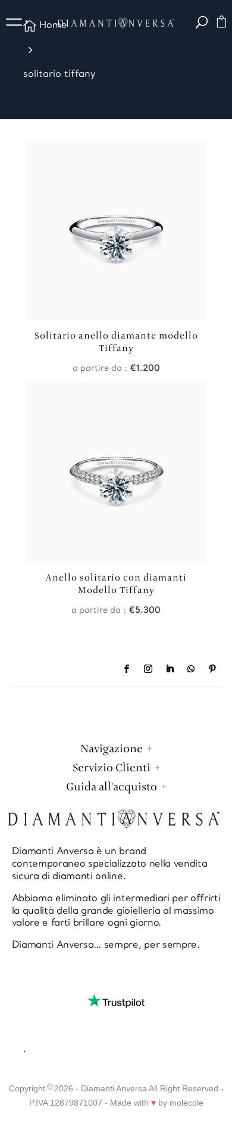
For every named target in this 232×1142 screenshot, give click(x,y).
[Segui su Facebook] (126, 668)
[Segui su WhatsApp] (191, 668)
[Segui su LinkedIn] (169, 668)
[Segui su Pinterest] (212, 668)
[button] (18, 24)
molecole (186, 1102)
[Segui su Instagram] (148, 668)
